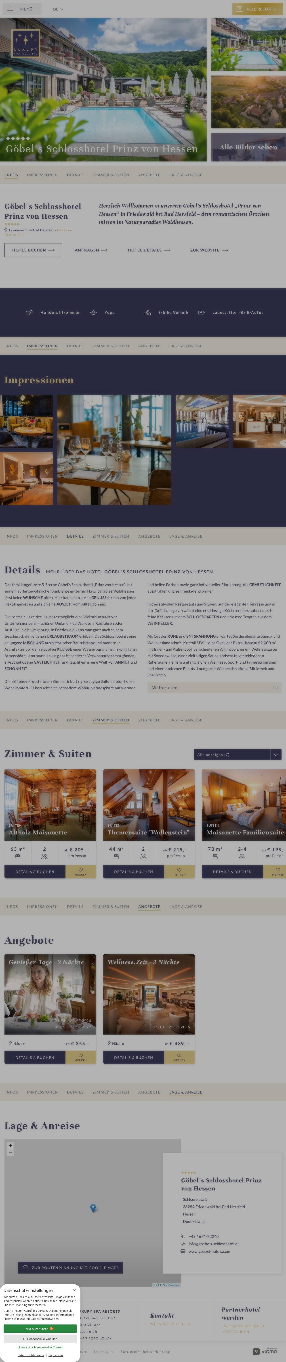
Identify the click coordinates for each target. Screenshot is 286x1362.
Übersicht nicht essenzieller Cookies (40, 1347)
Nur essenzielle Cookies (40, 1339)
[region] (40, 1308)
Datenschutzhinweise (31, 1355)
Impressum (55, 1355)
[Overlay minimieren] (74, 1290)
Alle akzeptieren (37, 1329)
